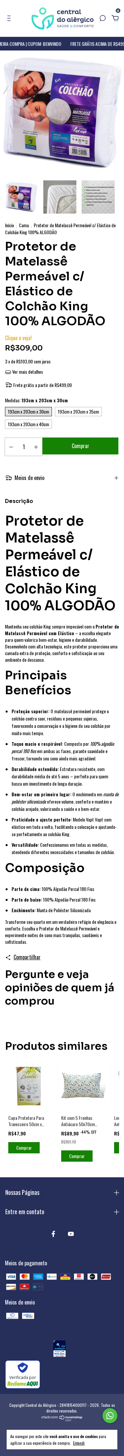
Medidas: (36, 400)
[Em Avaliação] (59, 1349)
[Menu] (10, 18)
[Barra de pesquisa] (102, 18)
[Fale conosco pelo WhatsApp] (110, 1415)
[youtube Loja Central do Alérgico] (71, 1233)
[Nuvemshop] (62, 1419)
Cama (24, 225)
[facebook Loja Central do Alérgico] (53, 1233)
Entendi (79, 1442)
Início (9, 225)
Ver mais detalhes (27, 371)
